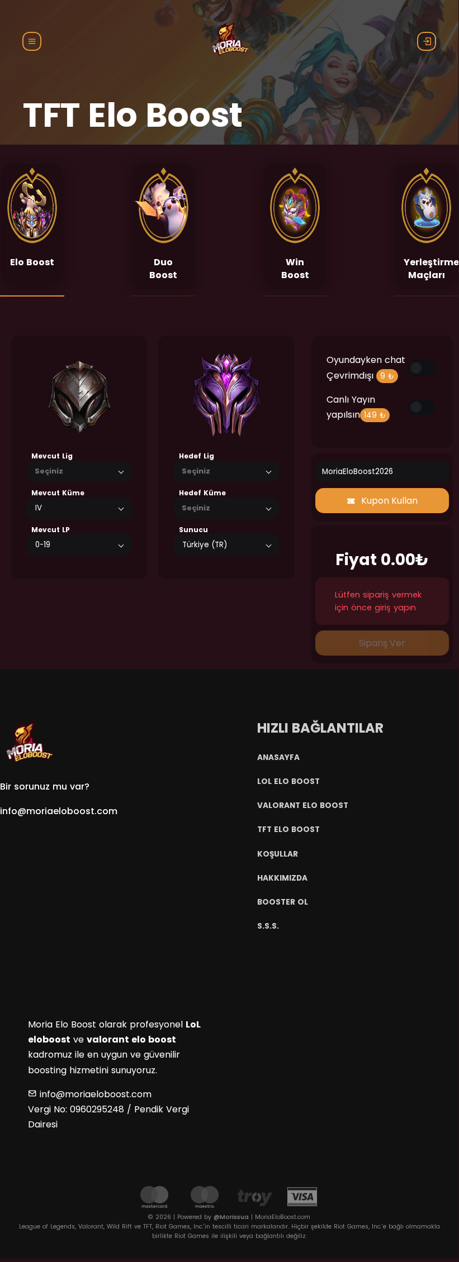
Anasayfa (278, 757)
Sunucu (193, 529)
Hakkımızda (282, 878)
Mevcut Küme (57, 493)
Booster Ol (282, 902)
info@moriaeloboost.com (58, 811)
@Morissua (231, 1217)
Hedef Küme (202, 493)
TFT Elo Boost (288, 829)
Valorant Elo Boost (302, 805)
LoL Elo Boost (288, 781)
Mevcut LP (50, 529)
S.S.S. (268, 926)
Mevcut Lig (52, 456)
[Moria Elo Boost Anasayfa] (28, 741)
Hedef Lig (196, 456)
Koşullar (277, 854)
